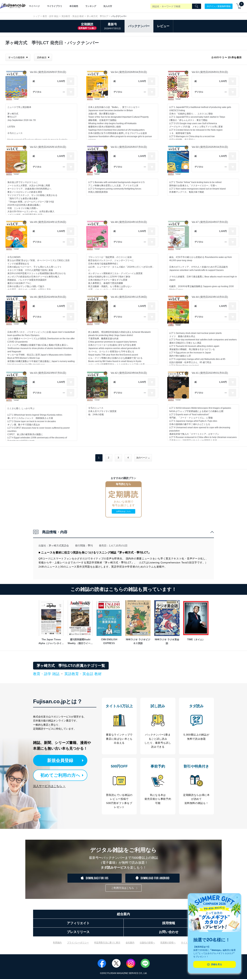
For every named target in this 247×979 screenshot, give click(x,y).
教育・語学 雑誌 (50, 16)
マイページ (34, 6)
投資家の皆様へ (168, 942)
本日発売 (73, 6)
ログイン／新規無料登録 (219, 6)
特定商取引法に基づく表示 (107, 942)
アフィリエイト (78, 923)
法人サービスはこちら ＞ (49, 786)
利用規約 (57, 942)
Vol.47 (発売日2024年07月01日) (210, 222)
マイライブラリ (54, 6)
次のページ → (143, 457)
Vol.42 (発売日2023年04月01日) (129, 372)
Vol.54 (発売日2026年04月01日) (129, 72)
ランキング (90, 6)
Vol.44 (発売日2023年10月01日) (210, 296)
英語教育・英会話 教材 (72, 16)
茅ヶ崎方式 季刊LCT (97, 16)
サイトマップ (187, 942)
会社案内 (130, 942)
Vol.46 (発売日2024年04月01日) (48, 296)
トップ (36, 16)
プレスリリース (78, 932)
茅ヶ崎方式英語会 (59, 545)
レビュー (163, 26)
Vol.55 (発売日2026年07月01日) (48, 72)
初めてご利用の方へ (60, 775)
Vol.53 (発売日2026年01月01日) (210, 72)
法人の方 (107, 6)
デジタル (37, 92)
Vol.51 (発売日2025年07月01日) (129, 146)
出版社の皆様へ (147, 942)
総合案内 (123, 914)
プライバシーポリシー (78, 942)
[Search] (196, 6)
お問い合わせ (168, 932)
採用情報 (168, 923)
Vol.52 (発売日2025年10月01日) (48, 146)
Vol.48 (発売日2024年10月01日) (129, 222)
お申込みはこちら (123, 511)
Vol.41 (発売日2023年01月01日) (210, 372)
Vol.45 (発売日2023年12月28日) (129, 296)
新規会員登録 (60, 760)
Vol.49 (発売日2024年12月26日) (48, 222)
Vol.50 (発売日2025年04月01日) (210, 146)
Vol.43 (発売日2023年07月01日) (48, 372)
